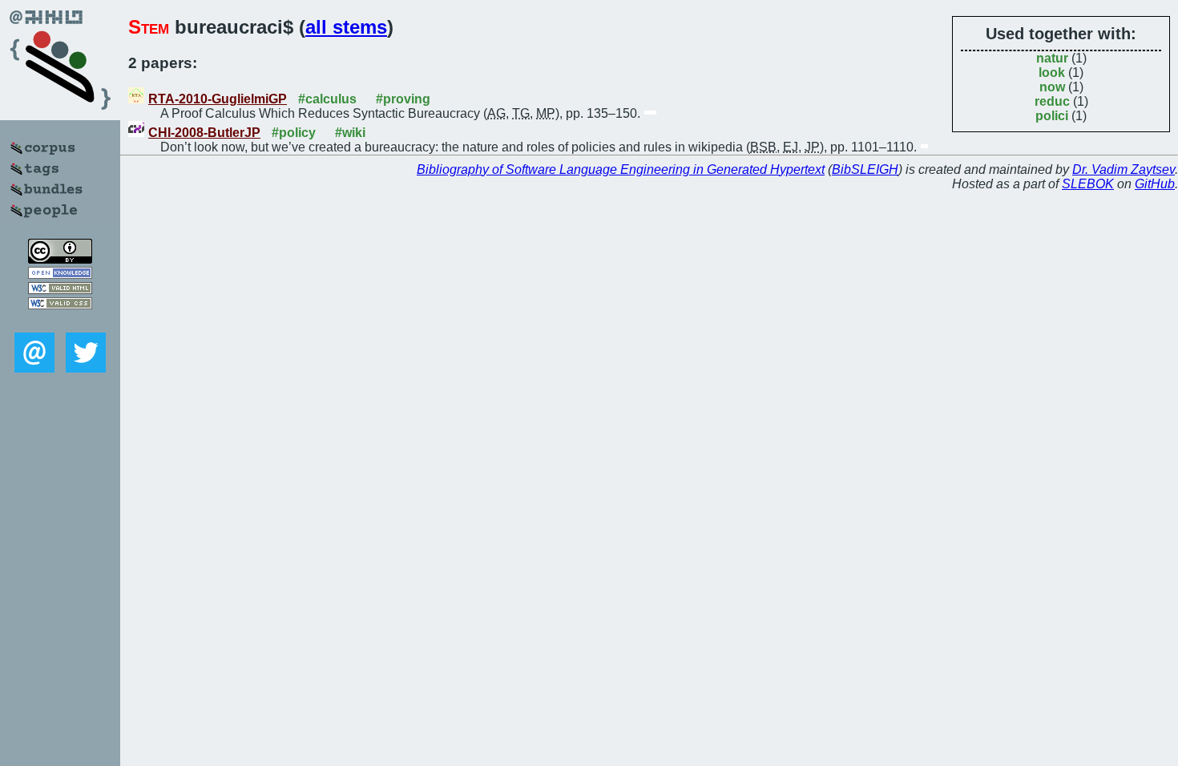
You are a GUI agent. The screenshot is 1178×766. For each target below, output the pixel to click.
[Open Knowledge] (60, 274)
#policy (294, 132)
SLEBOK (1088, 184)
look (1052, 72)
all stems (346, 27)
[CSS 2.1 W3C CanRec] (60, 321)
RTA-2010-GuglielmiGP (217, 99)
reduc (1052, 101)
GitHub (1155, 184)
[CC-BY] (60, 259)
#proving (403, 99)
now (1052, 87)
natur (1052, 58)
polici (1051, 116)
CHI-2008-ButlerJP (204, 132)
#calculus (327, 99)
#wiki (350, 132)
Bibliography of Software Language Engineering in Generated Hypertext (621, 169)
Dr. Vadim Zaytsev (1123, 169)
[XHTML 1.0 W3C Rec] (60, 289)
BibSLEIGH (865, 169)
